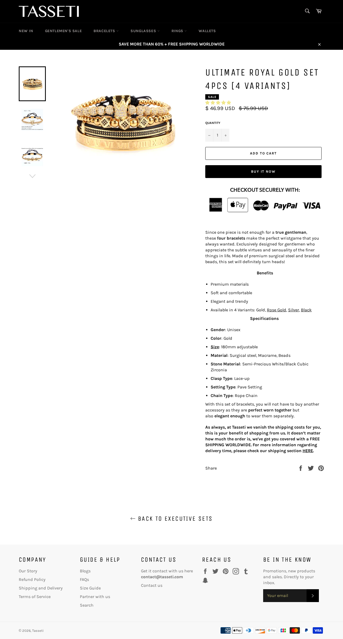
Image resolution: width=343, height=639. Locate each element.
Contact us (151, 585)
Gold (260, 309)
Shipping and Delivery (41, 588)
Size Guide (90, 588)
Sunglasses (144, 31)
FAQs (84, 579)
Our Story (28, 570)
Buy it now (263, 171)
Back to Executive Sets (174, 518)
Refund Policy (32, 579)
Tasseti (38, 631)
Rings (178, 31)
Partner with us (95, 596)
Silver (293, 309)
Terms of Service (35, 596)
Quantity (212, 123)
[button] (218, 102)
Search (87, 605)
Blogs (85, 570)
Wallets (207, 31)
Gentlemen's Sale (63, 31)
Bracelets (105, 31)
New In (26, 31)
